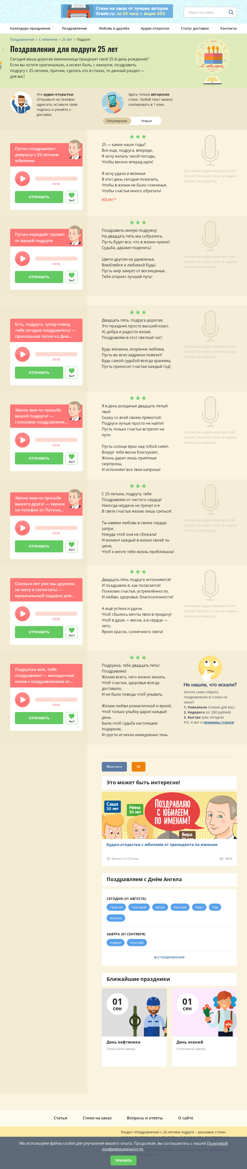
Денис (160, 907)
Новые (146, 121)
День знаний (190, 1042)
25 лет (108, 199)
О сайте (185, 1118)
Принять (123, 1160)
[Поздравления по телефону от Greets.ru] (30, 11)
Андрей (115, 942)
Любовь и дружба (114, 28)
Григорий (139, 907)
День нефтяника (123, 1042)
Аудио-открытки (155, 28)
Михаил (116, 918)
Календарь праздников (30, 28)
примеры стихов (218, 722)
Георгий (116, 907)
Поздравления (74, 28)
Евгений (180, 907)
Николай (137, 942)
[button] (22, 178)
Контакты (228, 28)
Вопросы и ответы (145, 1118)
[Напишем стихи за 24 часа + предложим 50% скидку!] (117, 11)
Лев (215, 907)
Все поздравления (169, 957)
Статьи (60, 1118)
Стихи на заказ (97, 1118)
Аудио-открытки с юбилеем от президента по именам (162, 844)
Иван (199, 907)
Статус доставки (195, 28)
